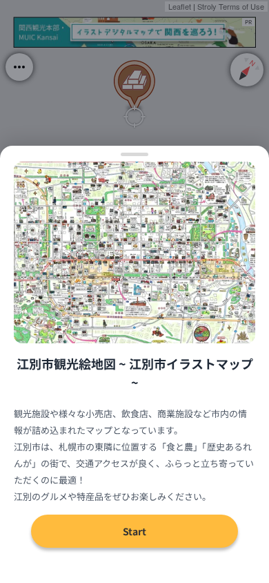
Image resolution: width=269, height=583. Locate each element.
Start (134, 531)
